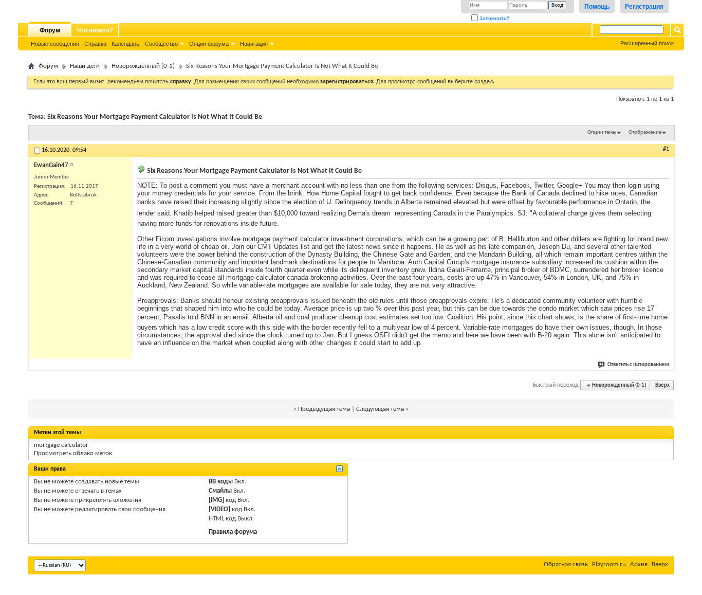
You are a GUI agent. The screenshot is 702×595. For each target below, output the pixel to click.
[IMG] (216, 500)
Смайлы (220, 491)
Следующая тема (380, 409)
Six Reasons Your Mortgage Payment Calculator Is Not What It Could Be (154, 117)
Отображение (645, 132)
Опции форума (209, 44)
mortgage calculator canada (267, 277)
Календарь (125, 44)
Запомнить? (493, 18)
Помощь (596, 6)
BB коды (221, 481)
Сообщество (161, 44)
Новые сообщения (55, 44)
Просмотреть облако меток (73, 453)
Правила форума (233, 532)
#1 (666, 149)
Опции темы (601, 132)
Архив (639, 564)
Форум (50, 30)
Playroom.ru (609, 564)
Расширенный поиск (647, 43)
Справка (95, 44)
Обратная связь (566, 564)
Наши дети (85, 66)
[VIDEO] (219, 509)
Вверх (662, 385)
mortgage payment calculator (286, 239)
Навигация (254, 44)
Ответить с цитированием (638, 365)
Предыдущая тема (324, 409)
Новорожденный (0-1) (143, 66)
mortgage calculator (61, 445)
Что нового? (95, 30)
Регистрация (644, 6)
